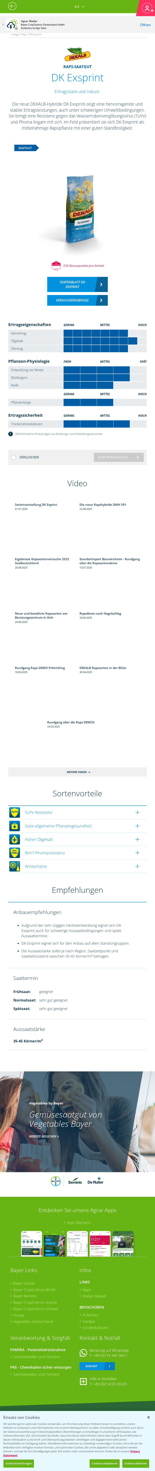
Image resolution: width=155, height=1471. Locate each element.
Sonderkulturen (96, 1327)
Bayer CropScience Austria (35, 1302)
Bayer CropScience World (34, 1289)
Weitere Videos (77, 772)
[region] (77, 1441)
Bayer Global (23, 1283)
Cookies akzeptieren (104, 1463)
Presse (18, 1315)
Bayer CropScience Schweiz (36, 1308)
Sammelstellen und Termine (36, 1356)
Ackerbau (90, 1314)
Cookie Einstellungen (18, 1463)
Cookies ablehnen (136, 1463)
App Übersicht (79, 1222)
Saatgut (89, 1321)
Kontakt (91, 1366)
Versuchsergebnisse (72, 300)
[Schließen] (3, 24)
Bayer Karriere (25, 1295)
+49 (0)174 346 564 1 (110, 1355)
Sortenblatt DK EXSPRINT (72, 284)
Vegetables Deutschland (33, 1321)
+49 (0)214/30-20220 (110, 1384)
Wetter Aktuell (94, 1296)
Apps (87, 1289)
